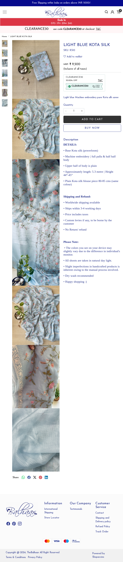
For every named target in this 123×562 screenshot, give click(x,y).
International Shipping (50, 511)
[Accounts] (112, 12)
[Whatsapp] (23, 478)
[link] (106, 12)
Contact (99, 513)
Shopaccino (98, 557)
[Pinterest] (14, 524)
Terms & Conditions (16, 557)
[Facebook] (8, 524)
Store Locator (51, 518)
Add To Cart (92, 119)
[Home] (61, 14)
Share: (15, 477)
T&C (98, 29)
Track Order (101, 532)
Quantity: (68, 105)
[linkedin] (46, 478)
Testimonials (76, 509)
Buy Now (92, 128)
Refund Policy (102, 526)
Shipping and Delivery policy (103, 520)
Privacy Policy (35, 557)
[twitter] (35, 478)
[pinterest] (40, 478)
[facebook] (29, 478)
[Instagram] (19, 524)
